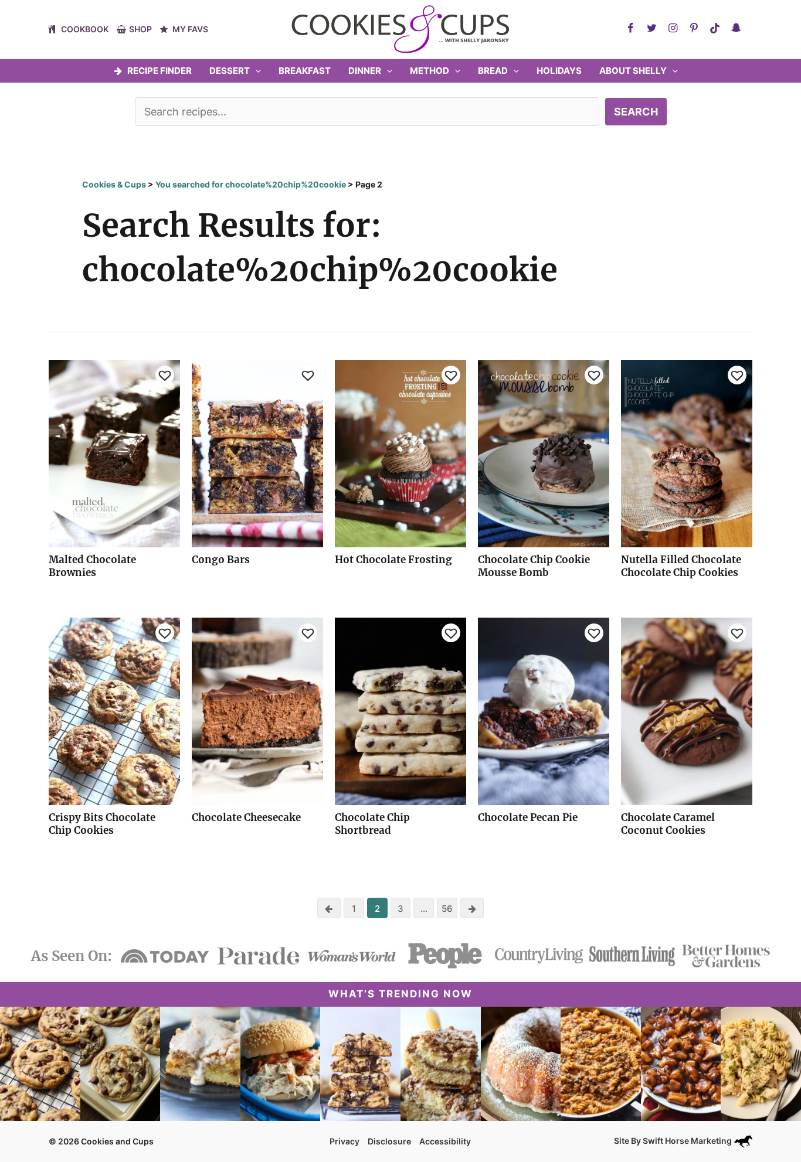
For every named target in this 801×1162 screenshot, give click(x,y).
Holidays (559, 70)
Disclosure (389, 1141)
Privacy (344, 1141)
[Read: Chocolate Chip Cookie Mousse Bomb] (543, 452)
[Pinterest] (693, 28)
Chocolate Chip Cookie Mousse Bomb (534, 566)
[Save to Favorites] (164, 375)
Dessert (229, 70)
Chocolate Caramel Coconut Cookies (668, 824)
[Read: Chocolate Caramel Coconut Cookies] (686, 710)
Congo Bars (221, 559)
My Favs (190, 29)
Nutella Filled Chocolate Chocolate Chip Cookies (681, 566)
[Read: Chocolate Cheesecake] (257, 710)
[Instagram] (672, 28)
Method (429, 70)
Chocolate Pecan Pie (528, 817)
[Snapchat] (735, 28)
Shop (140, 29)
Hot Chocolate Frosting (393, 559)
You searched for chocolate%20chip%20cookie (250, 184)
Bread (493, 70)
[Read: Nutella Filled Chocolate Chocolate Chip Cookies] (686, 452)
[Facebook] (630, 28)
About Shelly (633, 70)
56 (447, 908)
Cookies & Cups (114, 184)
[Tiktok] (714, 28)
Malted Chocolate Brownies (92, 566)
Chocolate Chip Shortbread (372, 824)
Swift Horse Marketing (688, 1141)
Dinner (364, 70)
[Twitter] (651, 28)
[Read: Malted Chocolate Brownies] (114, 452)
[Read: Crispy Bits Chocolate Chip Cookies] (114, 710)
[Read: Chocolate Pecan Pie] (543, 710)
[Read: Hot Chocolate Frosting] (400, 452)
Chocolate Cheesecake (246, 817)
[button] (255, 71)
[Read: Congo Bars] (257, 452)
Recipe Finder (159, 70)
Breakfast (305, 70)
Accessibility (445, 1141)
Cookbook (84, 29)
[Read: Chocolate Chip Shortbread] (400, 710)
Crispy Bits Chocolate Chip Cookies (102, 824)
